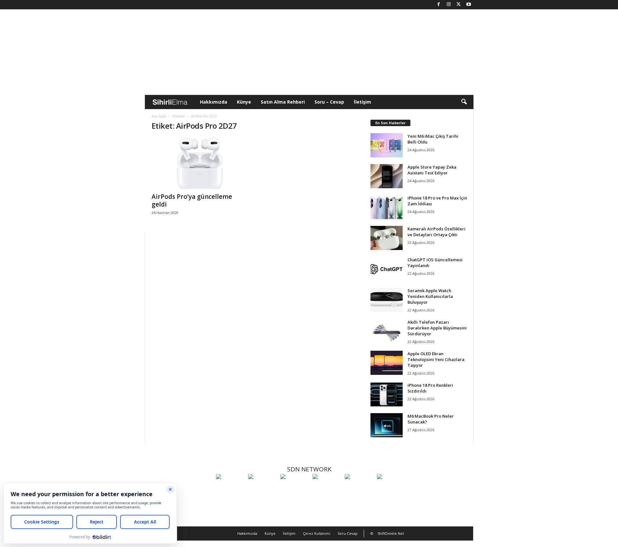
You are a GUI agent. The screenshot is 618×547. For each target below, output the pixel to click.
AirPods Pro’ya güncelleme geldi (192, 200)
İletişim (362, 102)
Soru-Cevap (348, 533)
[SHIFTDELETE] (230, 488)
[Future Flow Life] (391, 488)
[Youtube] (469, 4)
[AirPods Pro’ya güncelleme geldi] (200, 163)
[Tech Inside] (327, 488)
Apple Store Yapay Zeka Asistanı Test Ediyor (431, 170)
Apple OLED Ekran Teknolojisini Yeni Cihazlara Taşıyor (435, 359)
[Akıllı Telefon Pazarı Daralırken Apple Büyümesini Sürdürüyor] (386, 331)
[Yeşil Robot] (294, 488)
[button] (464, 102)
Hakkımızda (213, 102)
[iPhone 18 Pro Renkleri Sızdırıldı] (386, 394)
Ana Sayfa (159, 116)
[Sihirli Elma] (262, 488)
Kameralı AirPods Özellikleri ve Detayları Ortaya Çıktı (436, 231)
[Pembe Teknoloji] (359, 488)
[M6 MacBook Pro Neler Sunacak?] (386, 425)
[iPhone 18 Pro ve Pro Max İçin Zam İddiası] (386, 207)
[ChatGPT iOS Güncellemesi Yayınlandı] (386, 269)
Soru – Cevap (329, 102)
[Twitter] (459, 4)
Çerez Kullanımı (316, 533)
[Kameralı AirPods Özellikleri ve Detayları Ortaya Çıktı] (386, 238)
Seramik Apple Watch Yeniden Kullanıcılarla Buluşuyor (430, 296)
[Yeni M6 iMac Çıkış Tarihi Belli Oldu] (386, 145)
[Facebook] (439, 4)
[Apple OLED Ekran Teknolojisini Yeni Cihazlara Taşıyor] (386, 363)
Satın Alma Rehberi (283, 102)
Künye (244, 102)
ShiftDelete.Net (391, 533)
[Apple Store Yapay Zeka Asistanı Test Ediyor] (386, 176)
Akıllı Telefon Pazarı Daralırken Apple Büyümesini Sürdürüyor (437, 328)
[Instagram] (449, 4)
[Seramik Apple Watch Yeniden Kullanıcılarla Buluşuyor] (386, 300)
